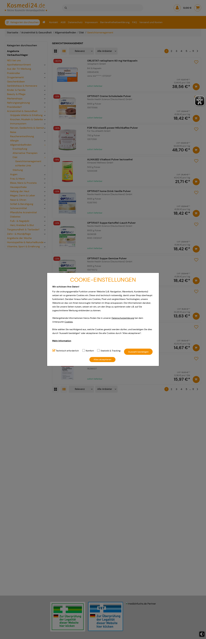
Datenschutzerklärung (123, 318)
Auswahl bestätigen (138, 351)
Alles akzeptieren (102, 359)
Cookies (68, 321)
